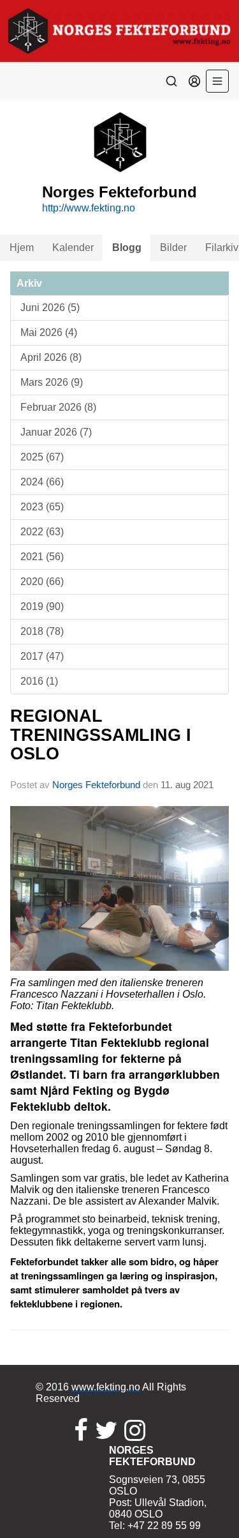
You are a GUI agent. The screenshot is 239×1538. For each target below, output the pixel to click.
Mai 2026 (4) (48, 332)
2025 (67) (42, 457)
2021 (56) (42, 556)
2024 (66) (42, 481)
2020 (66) (42, 581)
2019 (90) (42, 606)
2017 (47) (42, 656)
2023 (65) (42, 506)
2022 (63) (42, 531)
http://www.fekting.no (88, 207)
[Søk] (171, 81)
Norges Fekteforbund (96, 784)
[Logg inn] (194, 81)
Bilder (173, 247)
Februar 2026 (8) (58, 407)
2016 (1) (39, 681)
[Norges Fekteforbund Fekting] (119, 31)
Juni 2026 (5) (50, 307)
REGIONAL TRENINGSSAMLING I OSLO (100, 734)
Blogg (126, 247)
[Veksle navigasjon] (217, 81)
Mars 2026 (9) (51, 382)
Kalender (73, 247)
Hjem (22, 247)
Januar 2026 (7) (56, 432)
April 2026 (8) (51, 357)
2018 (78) (42, 631)
